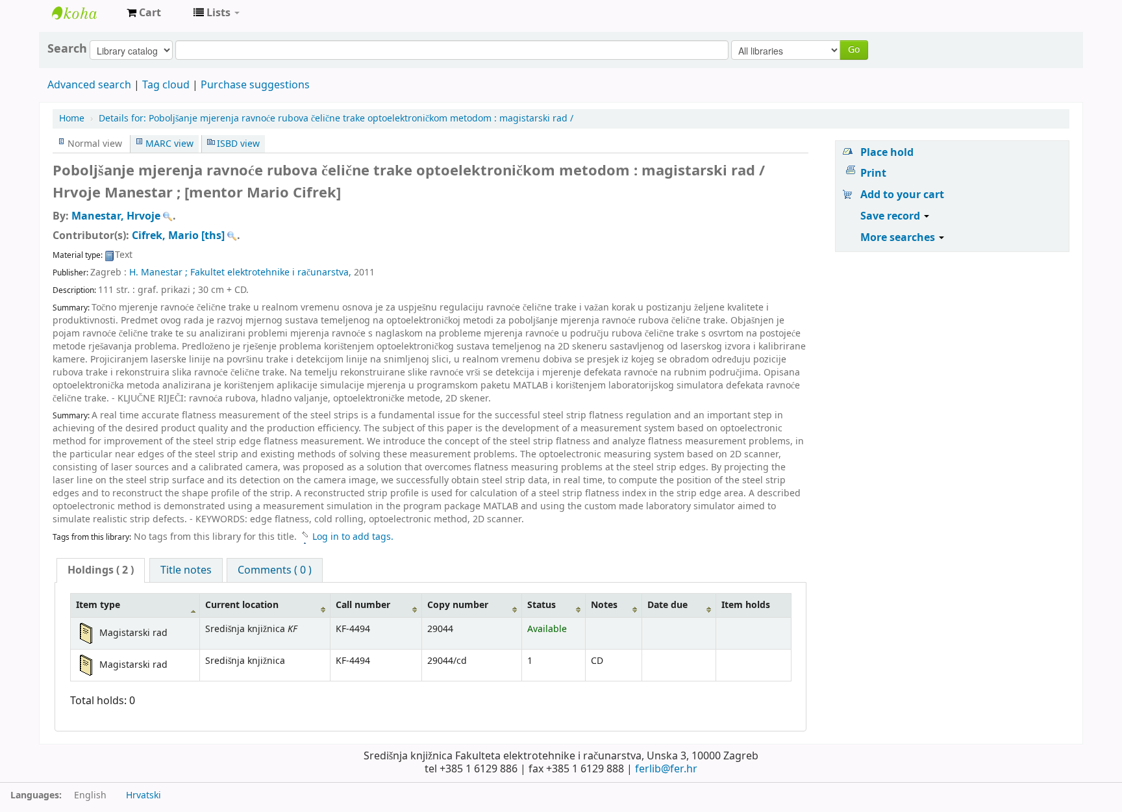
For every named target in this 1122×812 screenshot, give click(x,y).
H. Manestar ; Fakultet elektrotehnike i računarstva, (241, 272)
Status (541, 605)
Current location (242, 605)
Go (854, 50)
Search (67, 48)
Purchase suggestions (255, 85)
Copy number (457, 605)
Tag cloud (166, 85)
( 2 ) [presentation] (101, 570)
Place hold (887, 152)
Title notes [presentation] (186, 570)
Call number (363, 605)
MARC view (169, 144)
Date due (667, 605)
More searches (899, 238)
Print (873, 173)
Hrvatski (143, 795)
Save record (891, 216)
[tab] (100, 570)
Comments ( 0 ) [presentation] (275, 570)
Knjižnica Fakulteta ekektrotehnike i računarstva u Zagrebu (84, 13)
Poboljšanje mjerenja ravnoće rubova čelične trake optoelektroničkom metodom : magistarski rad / (336, 118)
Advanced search (89, 85)
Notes (604, 605)
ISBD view (238, 144)
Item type (98, 605)
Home (71, 118)
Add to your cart (902, 195)
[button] (144, 13)
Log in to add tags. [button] (352, 537)
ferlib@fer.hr (666, 769)
